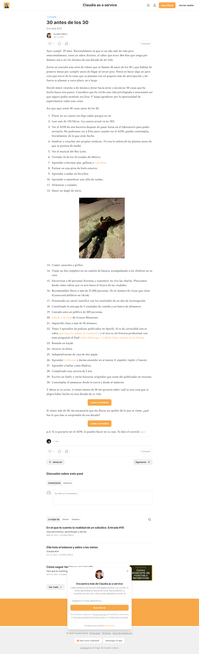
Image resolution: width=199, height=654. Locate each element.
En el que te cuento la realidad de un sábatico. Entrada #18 (85, 527)
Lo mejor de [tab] (53, 519)
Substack (84, 647)
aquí (142, 432)
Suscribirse (167, 5)
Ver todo (53, 587)
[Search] (148, 5)
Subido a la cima (62, 317)
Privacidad (95, 633)
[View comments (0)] (59, 44)
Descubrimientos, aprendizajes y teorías (66, 531)
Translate (53, 17)
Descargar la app (113, 640)
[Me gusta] (48, 578)
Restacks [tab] (67, 483)
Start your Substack (89, 640)
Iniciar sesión (186, 5)
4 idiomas (70, 360)
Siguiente (140, 462)
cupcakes (100, 163)
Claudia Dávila (60, 34)
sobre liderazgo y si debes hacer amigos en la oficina (112, 338)
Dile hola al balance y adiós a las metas (72, 547)
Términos (106, 633)
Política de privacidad (118, 617)
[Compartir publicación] (155, 5)
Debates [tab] (76, 519)
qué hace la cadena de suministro (79, 333)
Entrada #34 (52, 551)
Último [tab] (65, 519)
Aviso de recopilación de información (89, 617)
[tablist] (60, 483)
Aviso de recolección (122, 633)
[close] (127, 571)
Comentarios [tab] (54, 483)
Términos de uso (100, 614)
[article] (99, 533)
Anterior (57, 462)
